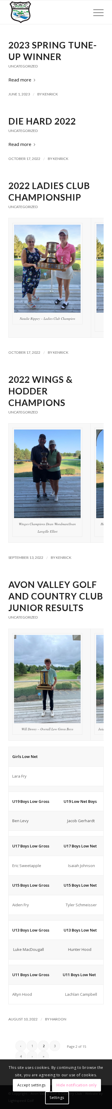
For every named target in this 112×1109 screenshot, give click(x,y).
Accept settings (31, 1085)
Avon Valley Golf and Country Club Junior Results (55, 596)
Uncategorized (23, 66)
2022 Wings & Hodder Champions (40, 391)
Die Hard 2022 (42, 121)
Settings (57, 1097)
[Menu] (95, 12)
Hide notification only (76, 1085)
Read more (19, 80)
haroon (58, 1019)
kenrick (50, 94)
